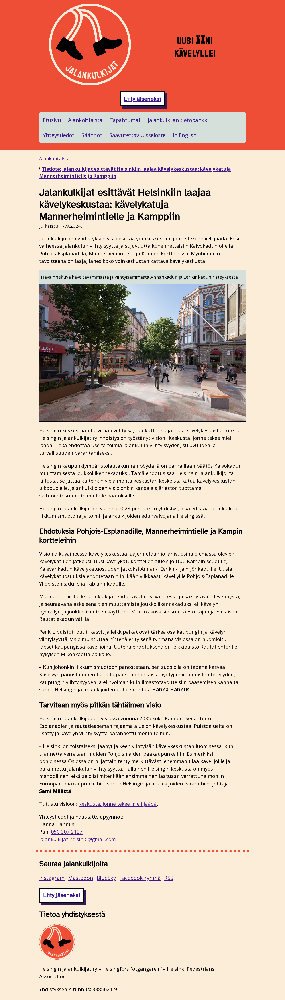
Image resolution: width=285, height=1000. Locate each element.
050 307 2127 (67, 831)
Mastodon (80, 877)
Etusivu (52, 120)
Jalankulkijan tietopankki (178, 120)
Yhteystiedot (58, 135)
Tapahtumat (125, 120)
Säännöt (91, 135)
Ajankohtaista (85, 120)
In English (185, 135)
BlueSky (106, 877)
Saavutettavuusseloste (137, 135)
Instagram (52, 877)
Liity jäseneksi (142, 99)
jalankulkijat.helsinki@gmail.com (77, 839)
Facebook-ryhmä (140, 877)
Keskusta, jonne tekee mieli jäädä (118, 803)
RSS (168, 877)
